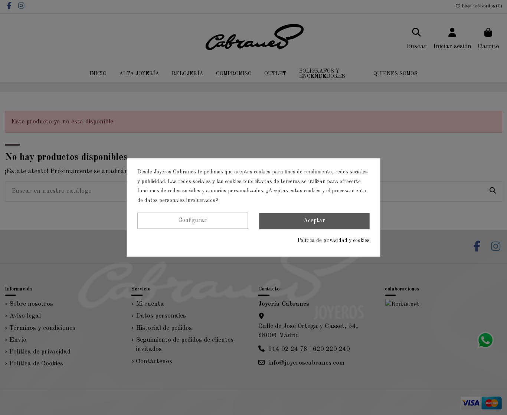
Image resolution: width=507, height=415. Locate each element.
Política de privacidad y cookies (334, 240)
